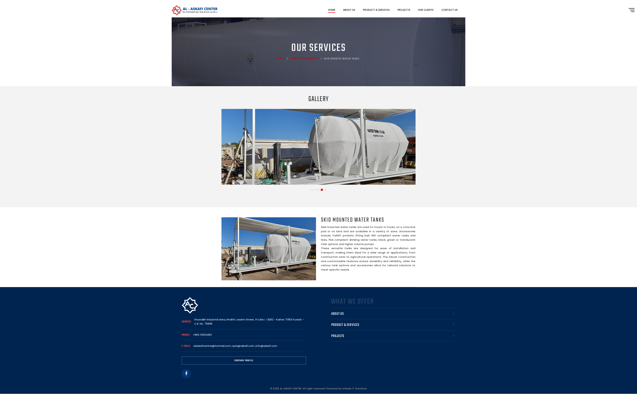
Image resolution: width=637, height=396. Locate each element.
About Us (349, 9)
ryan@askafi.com (243, 346)
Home (331, 9)
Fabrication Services (304, 59)
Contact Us (449, 9)
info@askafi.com (266, 346)
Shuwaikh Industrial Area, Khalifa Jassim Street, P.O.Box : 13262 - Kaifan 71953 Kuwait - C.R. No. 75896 (249, 322)
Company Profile (243, 361)
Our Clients (426, 9)
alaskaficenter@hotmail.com (212, 346)
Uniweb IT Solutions (354, 388)
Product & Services (376, 9)
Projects (403, 9)
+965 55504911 (202, 334)
